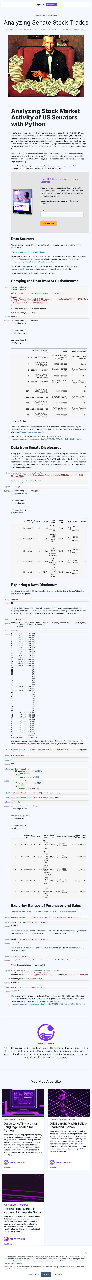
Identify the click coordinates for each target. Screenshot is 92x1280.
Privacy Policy (17, 1263)
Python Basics (10, 1205)
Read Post (8, 1167)
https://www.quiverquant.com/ (23, 269)
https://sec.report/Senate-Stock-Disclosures (42, 262)
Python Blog (51, 5)
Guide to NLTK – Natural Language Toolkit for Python (21, 1127)
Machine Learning (58, 1120)
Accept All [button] (46, 1274)
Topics (39, 5)
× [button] (86, 1252)
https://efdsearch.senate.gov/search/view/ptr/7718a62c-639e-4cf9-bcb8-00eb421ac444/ (47, 439)
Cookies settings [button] (33, 1274)
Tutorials (52, 16)
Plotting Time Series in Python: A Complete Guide (22, 1210)
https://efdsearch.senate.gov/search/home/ (28, 252)
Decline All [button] (58, 1274)
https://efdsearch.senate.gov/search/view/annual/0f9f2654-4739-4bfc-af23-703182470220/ (48, 1004)
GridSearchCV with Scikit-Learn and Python (68, 1125)
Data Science (41, 16)
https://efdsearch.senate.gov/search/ (29, 432)
